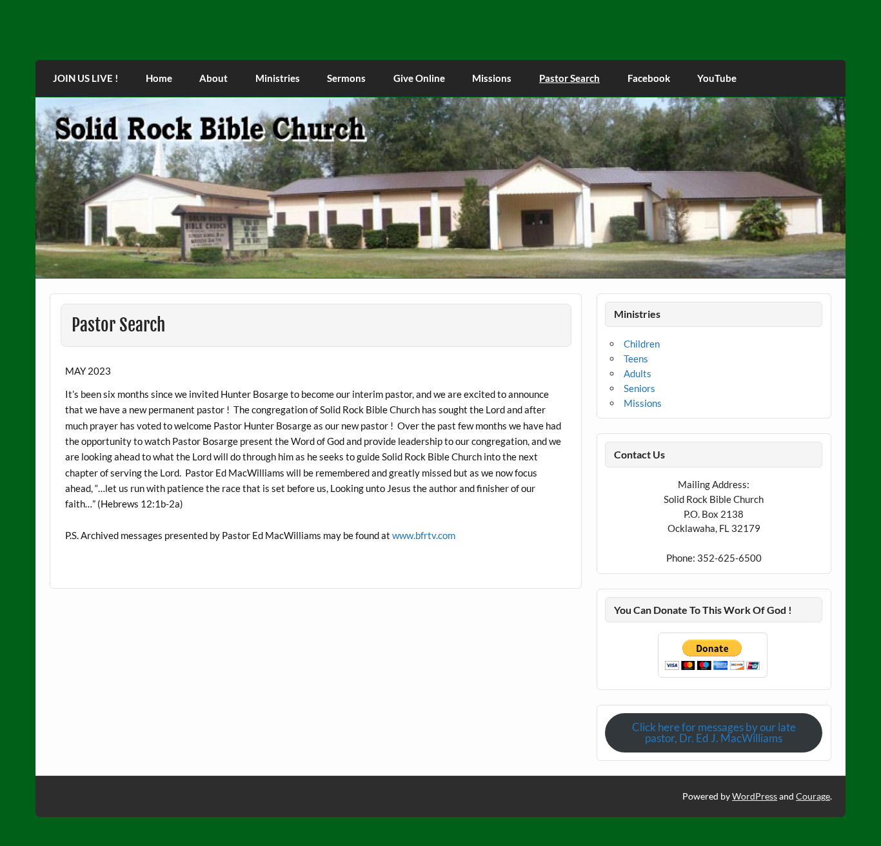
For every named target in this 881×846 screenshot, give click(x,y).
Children (642, 343)
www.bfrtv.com (423, 535)
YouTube (717, 78)
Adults (637, 373)
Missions (491, 78)
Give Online (419, 78)
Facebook (649, 78)
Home (159, 78)
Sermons (346, 78)
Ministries (277, 78)
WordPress (754, 796)
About (213, 78)
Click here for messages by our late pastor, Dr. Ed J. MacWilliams (714, 732)
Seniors (639, 388)
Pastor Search (569, 78)
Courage (813, 796)
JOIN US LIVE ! (85, 78)
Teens (636, 358)
